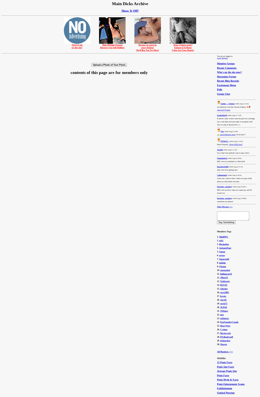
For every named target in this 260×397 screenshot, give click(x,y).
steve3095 (224, 292)
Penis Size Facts (225, 367)
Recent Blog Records (228, 81)
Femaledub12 (222, 158)
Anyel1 (223, 300)
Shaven (223, 344)
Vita (222, 131)
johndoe (224, 289)
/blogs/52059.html (235, 144)
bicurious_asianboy (224, 187)
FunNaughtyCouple (229, 322)
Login (219, 58)
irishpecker (225, 340)
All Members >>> (225, 352)
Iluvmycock (225, 333)
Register (225, 58)
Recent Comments (226, 68)
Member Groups (226, 63)
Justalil (220, 150)
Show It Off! (130, 11)
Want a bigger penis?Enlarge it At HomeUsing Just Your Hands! (183, 48)
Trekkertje (225, 281)
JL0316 (223, 307)
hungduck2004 (223, 167)
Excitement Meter (226, 85)
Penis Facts (223, 375)
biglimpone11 (226, 274)
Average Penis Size (227, 371)
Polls (219, 89)
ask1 (221, 240)
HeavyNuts (225, 326)
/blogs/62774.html (223, 110)
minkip (222, 263)
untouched (225, 270)
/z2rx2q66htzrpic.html (227, 135)
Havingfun (224, 244)
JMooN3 (224, 277)
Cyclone (223, 329)
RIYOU (223, 285)
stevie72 (223, 303)
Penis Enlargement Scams (231, 384)
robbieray (224, 318)
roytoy (222, 255)
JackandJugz (225, 248)
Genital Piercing (226, 393)
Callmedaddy (222, 175)
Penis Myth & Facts (227, 379)
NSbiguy (224, 311)
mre (222, 315)
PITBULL (225, 141)
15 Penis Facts (224, 362)
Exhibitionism (224, 388)
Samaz (222, 251)
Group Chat (223, 94)
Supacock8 (224, 259)
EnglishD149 (222, 115)
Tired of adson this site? (77, 46)
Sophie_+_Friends (228, 104)
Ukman (222, 266)
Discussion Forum (226, 76)
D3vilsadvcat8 (226, 337)
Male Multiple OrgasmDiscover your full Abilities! (112, 46)
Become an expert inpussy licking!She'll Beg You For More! (147, 48)
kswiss (223, 296)
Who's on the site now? (229, 72)
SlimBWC (223, 237)
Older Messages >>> (225, 207)
